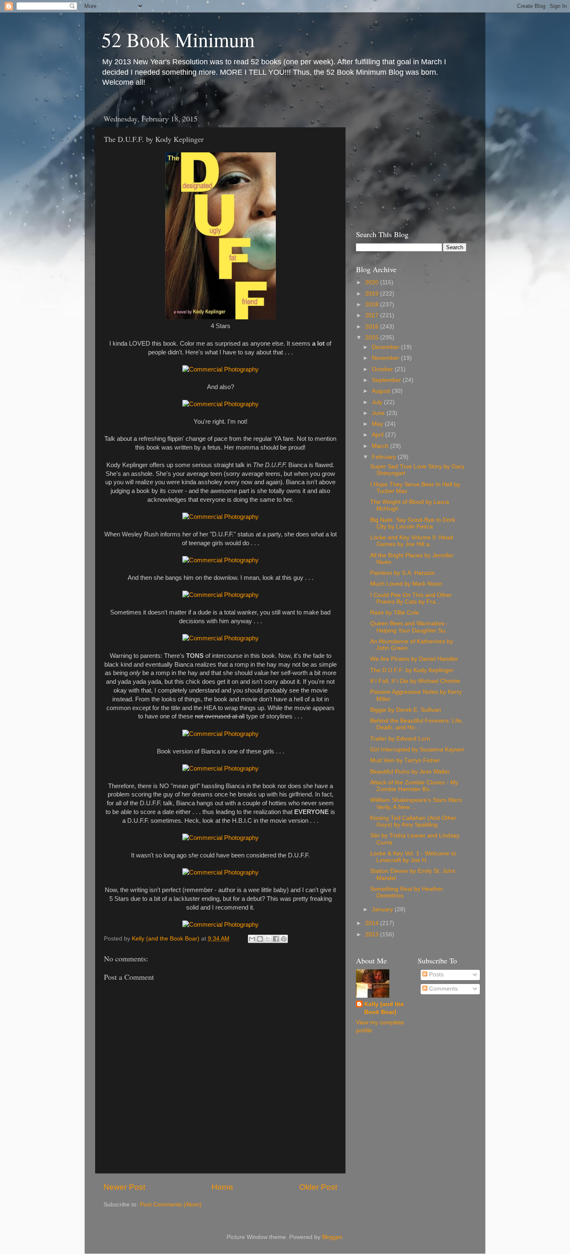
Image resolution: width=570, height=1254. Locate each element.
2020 (372, 282)
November (386, 358)
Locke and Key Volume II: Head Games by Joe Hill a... (411, 540)
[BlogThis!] (260, 939)
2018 (372, 304)
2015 (372, 337)
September (387, 380)
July (378, 402)
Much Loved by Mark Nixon (406, 584)
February (385, 457)
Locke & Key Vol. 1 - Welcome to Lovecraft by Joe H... (413, 856)
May (378, 424)
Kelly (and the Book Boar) (384, 1008)
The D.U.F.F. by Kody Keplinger (412, 670)
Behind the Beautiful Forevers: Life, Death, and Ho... (416, 724)
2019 (372, 294)
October (383, 369)
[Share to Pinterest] (284, 939)
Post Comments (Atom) (171, 1204)
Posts (435, 974)
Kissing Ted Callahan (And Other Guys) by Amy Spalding (413, 821)
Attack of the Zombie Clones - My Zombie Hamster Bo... (414, 785)
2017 (372, 315)
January (383, 909)
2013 (372, 934)
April (378, 435)
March (381, 446)
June (379, 413)
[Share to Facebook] (276, 939)
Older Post (318, 1187)
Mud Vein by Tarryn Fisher (405, 760)
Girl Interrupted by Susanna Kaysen (417, 749)
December (386, 347)
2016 (372, 327)
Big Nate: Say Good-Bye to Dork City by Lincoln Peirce (412, 523)
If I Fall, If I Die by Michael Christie (415, 681)
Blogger (332, 1237)
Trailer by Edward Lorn (400, 739)
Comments (442, 989)
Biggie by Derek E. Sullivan (405, 710)
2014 (372, 923)
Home (222, 1187)
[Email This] (252, 939)
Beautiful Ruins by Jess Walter (410, 772)
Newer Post (124, 1187)
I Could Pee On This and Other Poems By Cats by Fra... (411, 598)
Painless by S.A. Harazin (402, 573)
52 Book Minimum (178, 39)
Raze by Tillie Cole (394, 612)
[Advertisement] (408, 162)
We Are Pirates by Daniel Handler (414, 659)
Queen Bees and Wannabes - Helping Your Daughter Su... (410, 626)
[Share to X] (268, 939)
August (382, 391)
